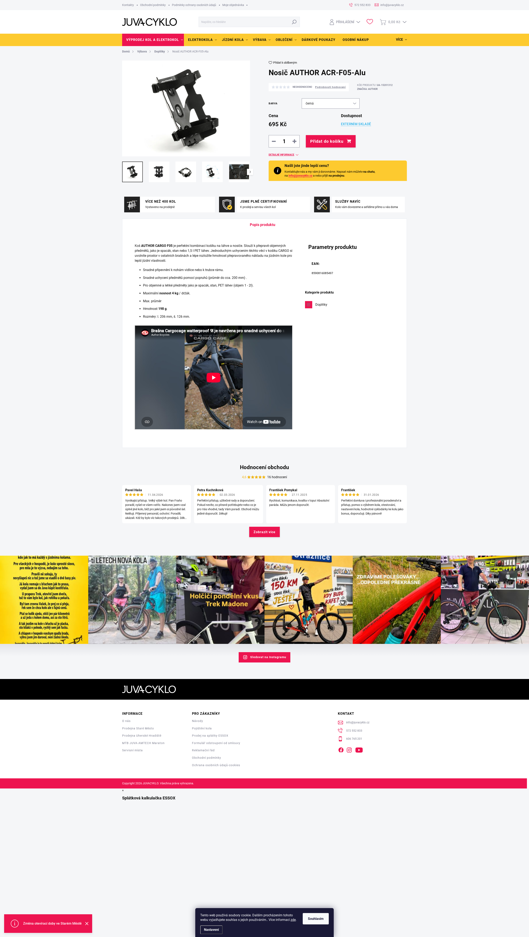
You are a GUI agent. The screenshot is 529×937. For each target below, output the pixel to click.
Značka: (367, 89)
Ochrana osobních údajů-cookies (216, 765)
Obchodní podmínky (153, 5)
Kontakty (128, 5)
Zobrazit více (264, 532)
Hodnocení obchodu (264, 467)
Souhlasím (316, 919)
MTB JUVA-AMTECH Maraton (143, 743)
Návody (197, 721)
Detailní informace (281, 154)
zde (293, 920)
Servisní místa (132, 750)
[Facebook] (341, 749)
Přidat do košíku (326, 141)
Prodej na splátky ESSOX (210, 735)
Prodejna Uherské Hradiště (141, 735)
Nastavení (211, 930)
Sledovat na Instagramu (268, 657)
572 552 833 (354, 730)
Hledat (294, 22)
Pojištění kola (202, 728)
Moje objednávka (233, 5)
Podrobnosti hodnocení (330, 87)
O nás (126, 721)
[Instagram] (349, 749)
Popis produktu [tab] (262, 224)
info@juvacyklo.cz (300, 175)
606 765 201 (354, 738)
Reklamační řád (203, 750)
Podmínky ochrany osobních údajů (194, 5)
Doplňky (321, 305)
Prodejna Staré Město (138, 728)
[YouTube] (359, 749)
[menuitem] (153, 40)
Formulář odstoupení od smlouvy (216, 743)
